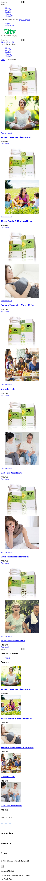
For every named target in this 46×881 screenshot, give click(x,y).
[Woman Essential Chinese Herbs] (11, 685)
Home (7, 8)
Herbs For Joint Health (11, 473)
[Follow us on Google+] (7, 824)
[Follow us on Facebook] (2, 824)
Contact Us (9, 16)
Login (7, 23)
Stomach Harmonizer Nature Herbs (17, 305)
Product (8, 12)
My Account (9, 25)
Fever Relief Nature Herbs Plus (15, 557)
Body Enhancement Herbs (13, 640)
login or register (24, 20)
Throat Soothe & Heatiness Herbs (16, 221)
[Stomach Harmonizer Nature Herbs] (11, 743)
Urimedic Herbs (8, 389)
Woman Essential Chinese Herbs (15, 137)
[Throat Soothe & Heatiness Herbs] (11, 714)
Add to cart (5, 144)
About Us (8, 10)
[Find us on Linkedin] (11, 824)
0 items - (7, 42)
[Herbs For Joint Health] (11, 801)
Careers (8, 14)
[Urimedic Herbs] (11, 772)
